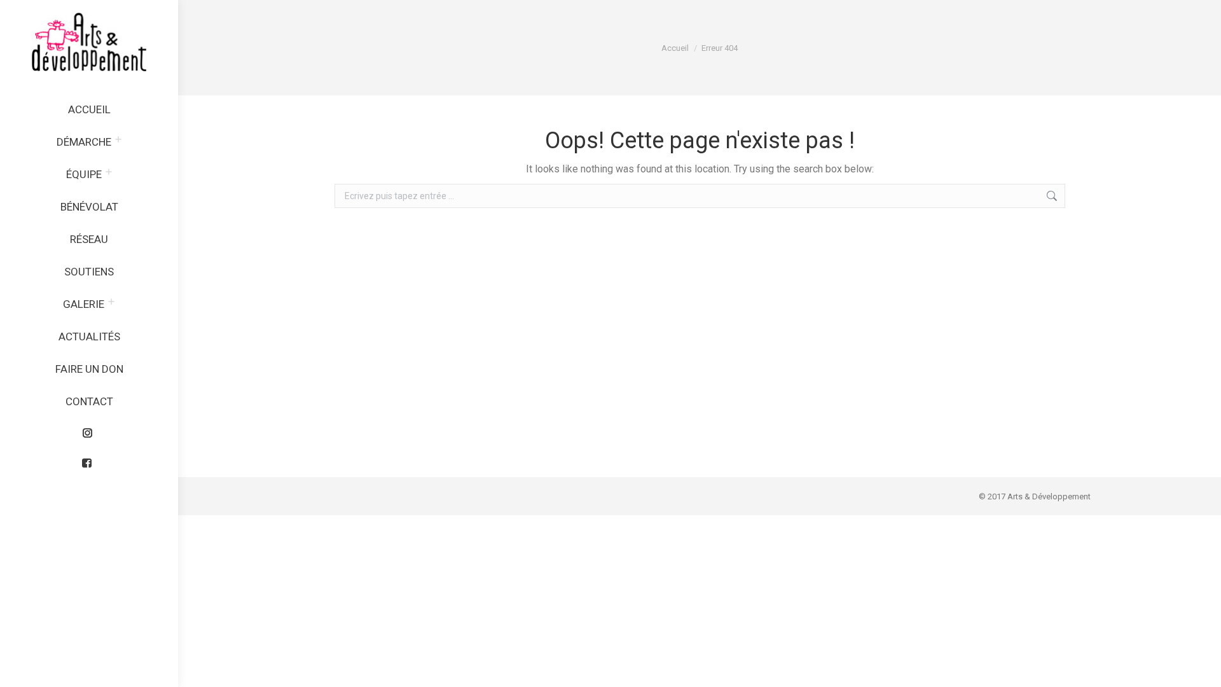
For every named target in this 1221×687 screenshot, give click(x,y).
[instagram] (88, 430)
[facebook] (88, 460)
